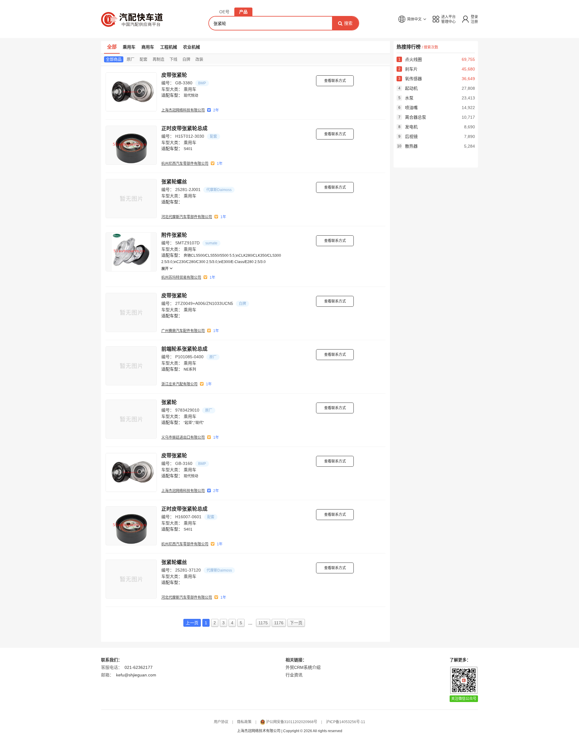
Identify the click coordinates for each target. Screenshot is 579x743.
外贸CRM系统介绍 (303, 667)
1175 (263, 622)
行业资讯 (294, 674)
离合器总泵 (412, 117)
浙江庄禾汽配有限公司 (179, 384)
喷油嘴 (408, 107)
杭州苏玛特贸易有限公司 (181, 277)
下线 (173, 59)
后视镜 (408, 136)
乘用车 (129, 47)
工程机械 (168, 47)
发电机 (408, 126)
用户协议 (221, 722)
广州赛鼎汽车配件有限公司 (183, 331)
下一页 (296, 622)
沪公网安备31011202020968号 (291, 722)
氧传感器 (410, 78)
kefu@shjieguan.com (136, 674)
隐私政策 (244, 722)
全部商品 (114, 59)
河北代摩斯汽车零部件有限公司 (186, 217)
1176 (278, 622)
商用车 (147, 47)
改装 (199, 59)
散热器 (407, 146)
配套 (143, 59)
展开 (165, 269)
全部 (112, 46)
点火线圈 (410, 59)
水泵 (406, 98)
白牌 (186, 59)
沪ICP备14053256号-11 (345, 722)
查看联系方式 (335, 81)
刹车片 (408, 69)
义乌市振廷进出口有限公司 (183, 437)
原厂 (130, 59)
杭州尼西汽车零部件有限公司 (184, 163)
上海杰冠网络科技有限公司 (183, 110)
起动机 (408, 88)
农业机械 (191, 47)
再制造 (158, 59)
